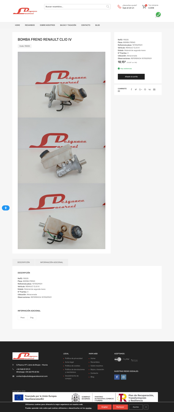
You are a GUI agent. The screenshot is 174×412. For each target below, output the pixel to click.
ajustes (88, 408)
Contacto (85, 25)
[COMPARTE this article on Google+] (140, 89)
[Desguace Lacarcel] (23, 11)
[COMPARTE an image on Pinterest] (144, 89)
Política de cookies (72, 366)
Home (17, 25)
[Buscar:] (77, 6)
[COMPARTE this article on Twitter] (135, 89)
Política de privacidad (73, 358)
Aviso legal (69, 362)
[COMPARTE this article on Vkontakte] (149, 89)
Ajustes (136, 407)
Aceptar (104, 407)
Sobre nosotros (47, 25)
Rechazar (120, 407)
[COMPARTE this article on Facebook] (131, 89)
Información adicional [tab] (51, 262)
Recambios (30, 25)
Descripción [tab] (23, 262)
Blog (97, 25)
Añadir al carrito (131, 77)
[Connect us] (117, 377)
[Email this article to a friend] (154, 89)
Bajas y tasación (68, 25)
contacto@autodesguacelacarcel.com (32, 376)
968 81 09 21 (128, 8)
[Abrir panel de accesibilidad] (6, 207)
